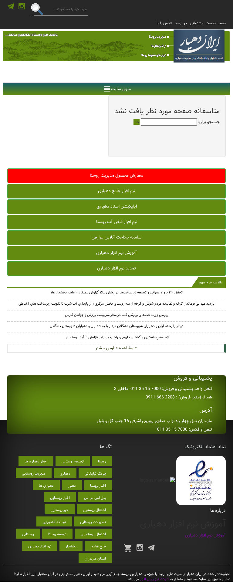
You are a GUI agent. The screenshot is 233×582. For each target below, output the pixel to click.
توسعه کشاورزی (54, 522)
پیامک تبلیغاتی (95, 473)
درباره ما (181, 23)
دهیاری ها (46, 486)
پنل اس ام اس (95, 498)
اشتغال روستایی (94, 510)
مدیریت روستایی (34, 473)
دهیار (72, 486)
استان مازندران (95, 558)
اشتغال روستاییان (93, 534)
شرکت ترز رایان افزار (154, 579)
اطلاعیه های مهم (211, 282)
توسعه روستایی (73, 461)
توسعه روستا (57, 534)
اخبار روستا (98, 486)
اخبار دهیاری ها (36, 461)
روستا (102, 461)
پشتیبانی (196, 23)
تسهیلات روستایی (93, 522)
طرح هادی (98, 546)
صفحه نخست (216, 23)
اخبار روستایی (60, 498)
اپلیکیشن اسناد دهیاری (116, 206)
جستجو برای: (209, 122)
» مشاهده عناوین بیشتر (116, 348)
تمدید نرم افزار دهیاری (116, 268)
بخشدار (71, 546)
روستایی (28, 534)
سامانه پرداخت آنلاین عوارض (116, 237)
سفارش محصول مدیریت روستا (116, 175)
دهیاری (65, 473)
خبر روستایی (60, 510)
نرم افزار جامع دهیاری (116, 191)
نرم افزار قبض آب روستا (116, 221)
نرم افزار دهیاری (39, 546)
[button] (121, 89)
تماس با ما (164, 23)
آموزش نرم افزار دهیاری (116, 252)
